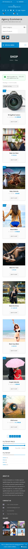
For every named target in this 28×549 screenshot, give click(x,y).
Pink (4, 460)
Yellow (4, 464)
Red (4, 462)
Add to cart (14, 121)
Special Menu (9, 45)
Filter (5, 448)
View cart (21, 76)
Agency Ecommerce (12, 19)
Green (4, 457)
